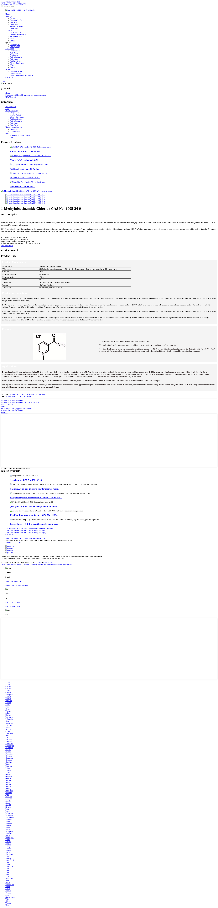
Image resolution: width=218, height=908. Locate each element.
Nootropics (14, 55)
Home (7, 14)
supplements (67, 564)
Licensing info (15, 45)
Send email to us (7, 246)
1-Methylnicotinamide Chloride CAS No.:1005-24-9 (20, 402)
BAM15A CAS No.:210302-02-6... (26, 151)
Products (8, 30)
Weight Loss (14, 113)
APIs (12, 39)
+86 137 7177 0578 (12, 603)
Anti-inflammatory (16, 57)
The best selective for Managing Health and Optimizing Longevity (29, 528)
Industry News (15, 73)
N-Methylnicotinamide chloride (12, 411)
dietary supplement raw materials (50, 564)
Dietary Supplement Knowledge (21, 75)
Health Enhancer (16, 36)
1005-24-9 (4, 406)
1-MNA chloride (7, 404)
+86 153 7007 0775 (12, 606)
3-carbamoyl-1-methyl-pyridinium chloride (16, 408)
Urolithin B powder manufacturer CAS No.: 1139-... (34, 515)
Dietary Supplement (17, 63)
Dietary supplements (8, 564)
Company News (16, 71)
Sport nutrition (15, 51)
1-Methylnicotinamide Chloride (12, 400)
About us (8, 16)
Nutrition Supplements (18, 34)
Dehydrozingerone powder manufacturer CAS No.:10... (36, 497)
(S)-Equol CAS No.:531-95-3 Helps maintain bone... (34, 506)
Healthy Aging (15, 115)
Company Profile (16, 20)
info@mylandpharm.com (14, 538)
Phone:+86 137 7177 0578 (10, 2)
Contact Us (9, 77)
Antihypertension (16, 61)
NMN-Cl (4, 413)
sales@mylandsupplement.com (35, 538)
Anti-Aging (14, 53)
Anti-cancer (14, 59)
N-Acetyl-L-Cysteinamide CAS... (25, 160)
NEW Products (15, 32)
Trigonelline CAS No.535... (22, 186)
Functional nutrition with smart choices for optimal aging (25, 95)
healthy (26, 564)
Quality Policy (15, 47)
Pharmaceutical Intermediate (20, 135)
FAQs (12, 65)
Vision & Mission (16, 26)
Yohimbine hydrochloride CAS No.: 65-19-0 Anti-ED (28, 394)
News (7, 69)
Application (9, 49)
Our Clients (14, 28)
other (12, 137)
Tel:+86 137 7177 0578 (13, 542)
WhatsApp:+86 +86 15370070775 (13, 4)
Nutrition (19, 564)
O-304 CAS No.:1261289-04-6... (25, 177)
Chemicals (33, 564)
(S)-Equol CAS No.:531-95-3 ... (24, 169)
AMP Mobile (48, 562)
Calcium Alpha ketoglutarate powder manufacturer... (34, 489)
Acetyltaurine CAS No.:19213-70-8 (18, 396)
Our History (14, 24)
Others (12, 41)
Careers (12, 18)
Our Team (13, 22)
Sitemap (39, 562)
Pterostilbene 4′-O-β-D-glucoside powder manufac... (34, 524)
